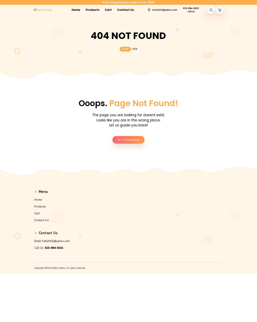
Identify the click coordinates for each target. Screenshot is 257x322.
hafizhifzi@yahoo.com (56, 241)
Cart (37, 213)
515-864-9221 (54, 248)
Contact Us (41, 220)
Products (40, 206)
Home (38, 200)
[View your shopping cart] (219, 10)
